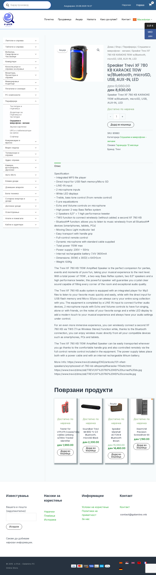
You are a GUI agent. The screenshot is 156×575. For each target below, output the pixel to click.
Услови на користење (95, 507)
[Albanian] (139, 562)
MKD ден (149, 34)
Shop (118, 47)
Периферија (129, 47)
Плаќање (49, 515)
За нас (86, 519)
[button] (98, 50)
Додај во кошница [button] (65, 452)
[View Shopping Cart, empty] (150, 5)
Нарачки (49, 511)
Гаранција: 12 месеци (127, 145)
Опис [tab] (57, 165)
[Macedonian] (120, 562)
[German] (120, 568)
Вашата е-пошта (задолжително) (16, 509)
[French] (145, 562)
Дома (110, 47)
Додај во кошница (121, 124)
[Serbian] (126, 562)
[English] (133, 562)
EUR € (149, 25)
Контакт (125, 507)
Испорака (50, 519)
